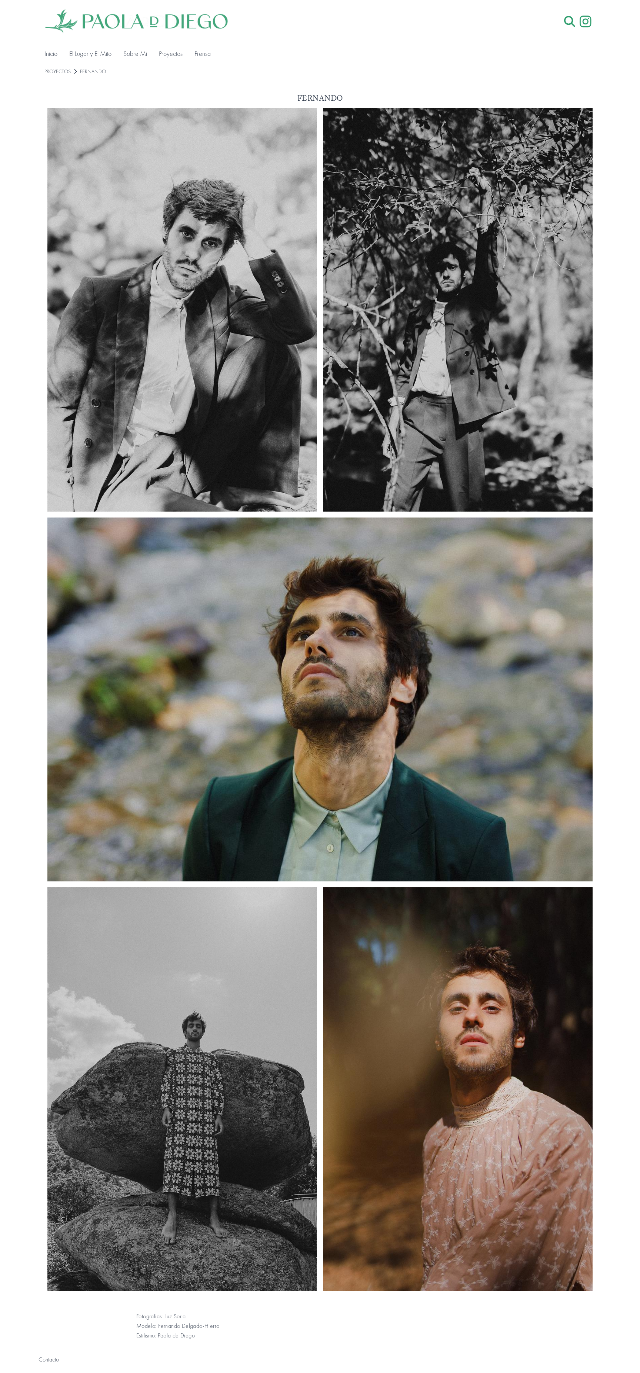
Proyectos (171, 53)
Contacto (49, 1359)
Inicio (50, 53)
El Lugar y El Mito (90, 53)
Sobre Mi (135, 53)
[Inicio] (136, 21)
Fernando (93, 71)
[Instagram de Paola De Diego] (585, 21)
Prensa (202, 53)
